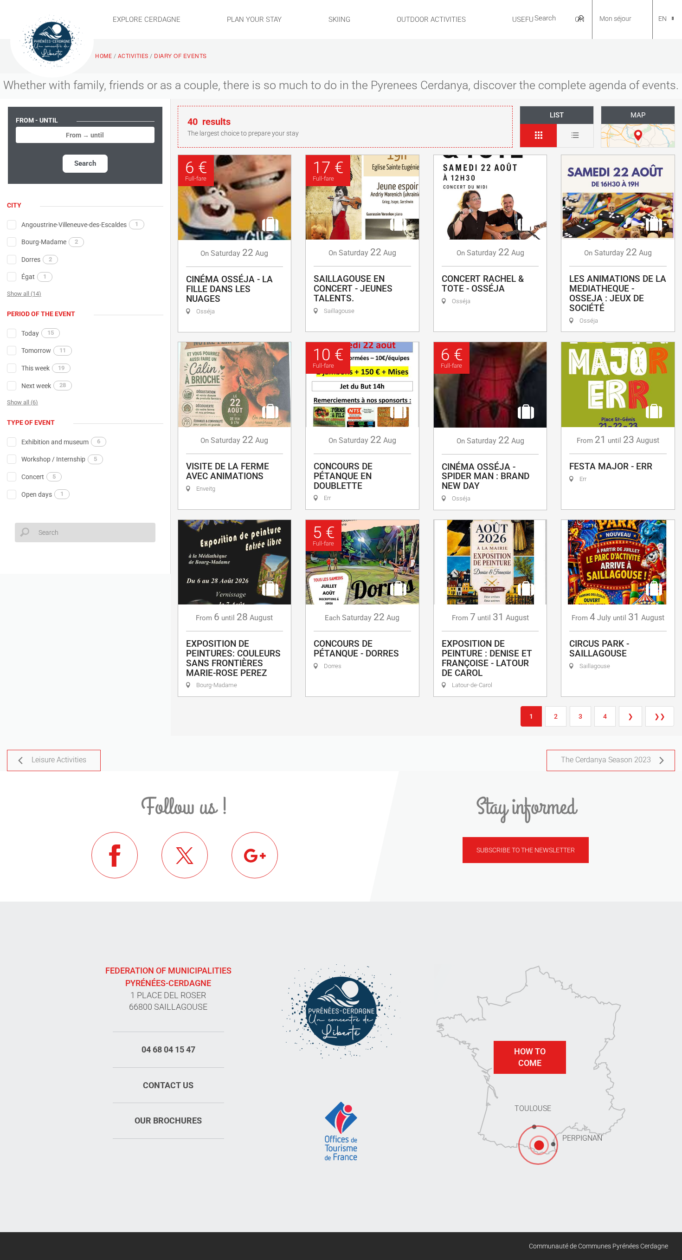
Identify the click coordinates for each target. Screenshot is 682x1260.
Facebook (114, 855)
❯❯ (659, 716)
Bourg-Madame (49, 242)
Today (37, 333)
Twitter (184, 855)
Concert (38, 477)
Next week (43, 385)
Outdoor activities (431, 19)
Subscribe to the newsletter (525, 850)
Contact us (168, 1085)
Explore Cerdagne (146, 19)
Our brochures (168, 1120)
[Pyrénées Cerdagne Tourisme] (52, 40)
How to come (530, 1057)
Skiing (339, 19)
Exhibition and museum (60, 441)
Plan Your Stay (254, 19)
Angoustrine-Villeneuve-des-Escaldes (79, 224)
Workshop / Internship (59, 459)
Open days (42, 494)
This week (42, 368)
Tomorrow (43, 350)
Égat (33, 276)
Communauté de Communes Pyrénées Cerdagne (598, 1246)
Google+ (255, 855)
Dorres (36, 259)
